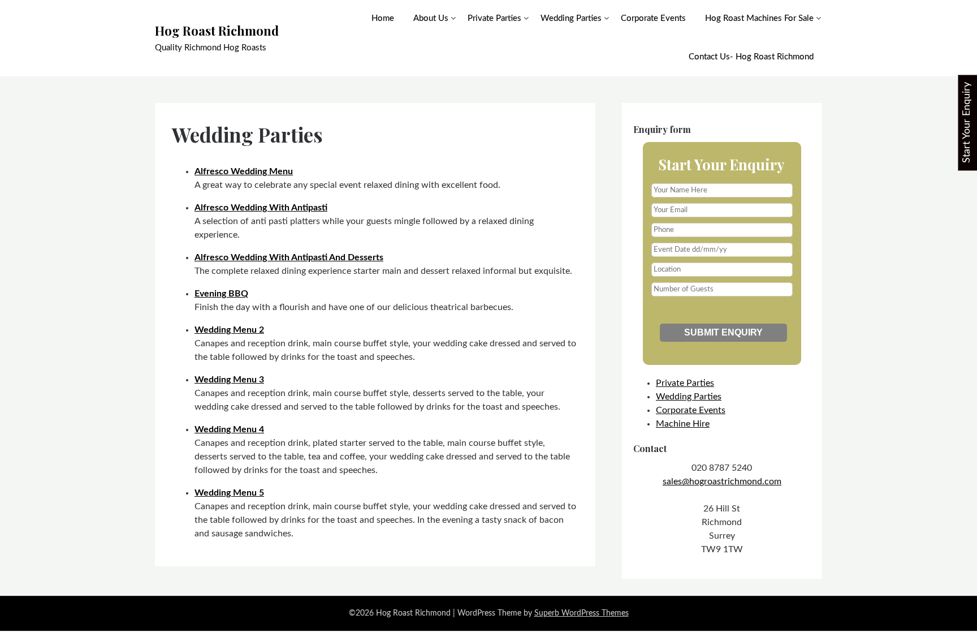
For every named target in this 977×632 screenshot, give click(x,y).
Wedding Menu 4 (229, 429)
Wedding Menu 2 (229, 329)
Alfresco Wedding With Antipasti (260, 207)
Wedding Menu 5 (229, 492)
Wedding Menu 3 (229, 379)
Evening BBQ (221, 293)
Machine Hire (683, 423)
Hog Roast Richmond (217, 30)
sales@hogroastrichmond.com (722, 481)
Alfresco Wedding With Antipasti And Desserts (288, 257)
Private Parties (494, 18)
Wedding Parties (571, 18)
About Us (430, 18)
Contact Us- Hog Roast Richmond (751, 57)
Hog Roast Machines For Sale (759, 18)
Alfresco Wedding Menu (243, 171)
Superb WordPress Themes (581, 613)
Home (382, 18)
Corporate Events (653, 18)
